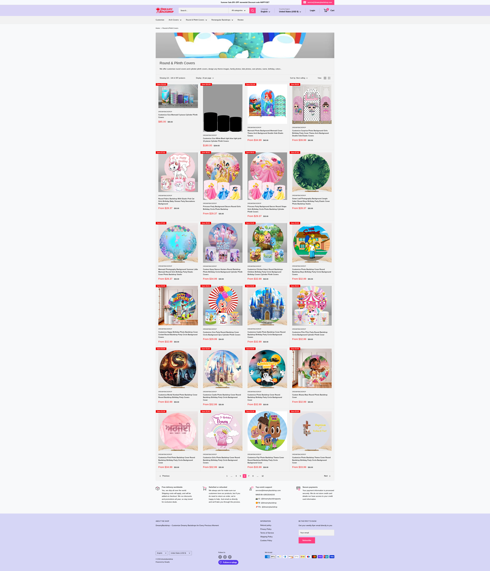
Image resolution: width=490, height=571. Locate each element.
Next (326, 476)
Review (240, 20)
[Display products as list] (329, 78)
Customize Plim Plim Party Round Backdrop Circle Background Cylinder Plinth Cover (309, 333)
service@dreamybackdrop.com (320, 2)
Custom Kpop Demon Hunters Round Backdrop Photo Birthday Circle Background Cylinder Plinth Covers (222, 271)
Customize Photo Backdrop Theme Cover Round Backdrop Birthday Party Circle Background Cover (311, 460)
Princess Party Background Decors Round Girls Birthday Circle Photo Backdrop (222, 208)
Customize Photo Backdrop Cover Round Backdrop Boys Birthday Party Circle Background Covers (311, 271)
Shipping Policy (266, 537)
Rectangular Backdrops (220, 20)
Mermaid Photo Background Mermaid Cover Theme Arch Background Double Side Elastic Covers (265, 133)
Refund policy (265, 525)
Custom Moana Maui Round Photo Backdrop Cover (309, 396)
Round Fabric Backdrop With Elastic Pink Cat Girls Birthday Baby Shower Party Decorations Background (176, 201)
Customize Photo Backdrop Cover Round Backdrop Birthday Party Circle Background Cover (265, 397)
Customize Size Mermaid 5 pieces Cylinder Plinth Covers (178, 116)
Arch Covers (174, 20)
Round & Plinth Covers (195, 20)
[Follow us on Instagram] (225, 557)
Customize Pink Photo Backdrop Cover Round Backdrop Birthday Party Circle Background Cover (176, 460)
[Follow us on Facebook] (220, 557)
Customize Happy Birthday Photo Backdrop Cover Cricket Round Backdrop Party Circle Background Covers (178, 334)
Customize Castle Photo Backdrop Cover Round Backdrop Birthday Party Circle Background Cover (222, 397)
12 (263, 476)
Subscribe (306, 540)
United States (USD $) (178, 553)
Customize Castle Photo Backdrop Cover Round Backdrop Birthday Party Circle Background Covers (266, 334)
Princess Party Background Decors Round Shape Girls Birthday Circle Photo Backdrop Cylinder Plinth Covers (267, 209)
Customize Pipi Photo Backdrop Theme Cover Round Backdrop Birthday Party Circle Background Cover (266, 460)
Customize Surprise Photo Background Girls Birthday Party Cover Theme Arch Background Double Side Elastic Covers (310, 133)
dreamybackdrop (165, 111)
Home (158, 28)
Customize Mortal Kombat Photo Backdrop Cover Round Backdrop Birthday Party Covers (177, 396)
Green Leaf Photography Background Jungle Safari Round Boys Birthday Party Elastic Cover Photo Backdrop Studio (311, 201)
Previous (165, 476)
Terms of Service (267, 533)
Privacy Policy (265, 529)
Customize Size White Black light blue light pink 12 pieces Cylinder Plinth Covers (222, 139)
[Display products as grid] (325, 78)
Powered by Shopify (163, 562)
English (159, 553)
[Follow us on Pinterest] (230, 557)
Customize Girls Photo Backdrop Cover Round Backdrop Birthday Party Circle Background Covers (221, 460)
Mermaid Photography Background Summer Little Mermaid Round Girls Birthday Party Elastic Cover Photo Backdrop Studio (178, 271)
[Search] (252, 10)
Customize (160, 20)
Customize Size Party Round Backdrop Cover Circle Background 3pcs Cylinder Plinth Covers (221, 333)
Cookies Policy (266, 540)
